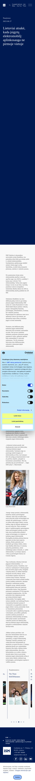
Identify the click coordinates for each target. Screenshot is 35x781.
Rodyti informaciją (23, 410)
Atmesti (17, 427)
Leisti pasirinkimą (17, 421)
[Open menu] (30, 5)
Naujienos (7, 18)
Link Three (24, 5)
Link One (18, 5)
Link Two (20, 5)
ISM (7, 737)
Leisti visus (17, 416)
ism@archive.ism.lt (20, 755)
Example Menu (14, 5)
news (16, 670)
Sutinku (17, 777)
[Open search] (9, 5)
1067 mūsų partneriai (14, 362)
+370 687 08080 (19, 752)
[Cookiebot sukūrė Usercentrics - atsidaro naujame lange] (25, 353)
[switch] (30, 390)
